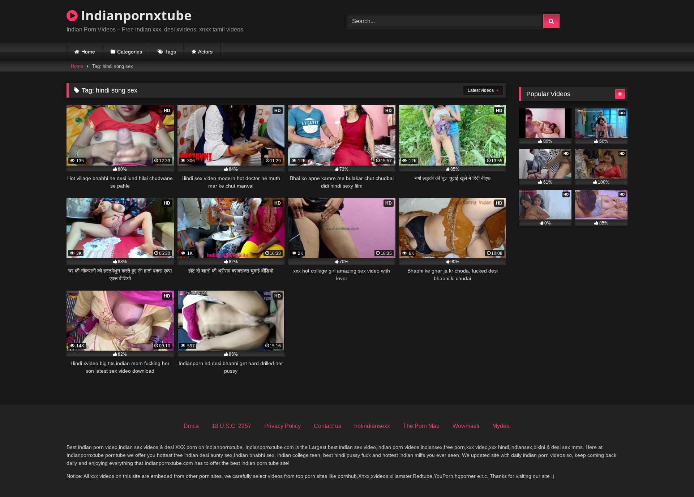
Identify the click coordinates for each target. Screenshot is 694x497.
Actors (205, 52)
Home (88, 52)
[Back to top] (672, 475)
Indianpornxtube (135, 15)
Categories (129, 52)
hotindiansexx (372, 426)
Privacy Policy (282, 426)
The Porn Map (421, 426)
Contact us (327, 426)
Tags (170, 52)
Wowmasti (466, 426)
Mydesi (501, 426)
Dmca (191, 426)
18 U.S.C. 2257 (231, 426)
